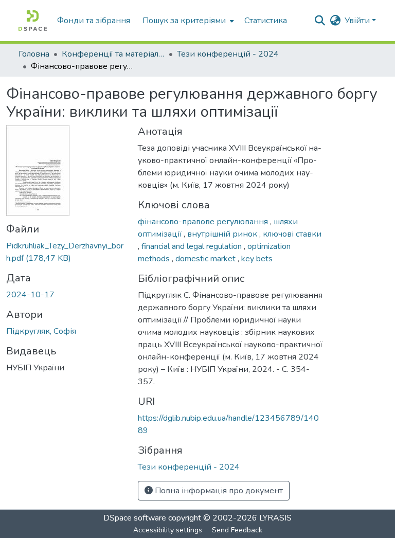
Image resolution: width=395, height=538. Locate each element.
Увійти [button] (358, 20)
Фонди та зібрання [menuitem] (93, 20)
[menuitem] (187, 20)
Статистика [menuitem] (265, 20)
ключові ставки (292, 234)
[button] (33, 20)
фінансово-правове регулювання (204, 221)
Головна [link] (34, 54)
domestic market (206, 258)
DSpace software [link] (134, 518)
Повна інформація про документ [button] (218, 490)
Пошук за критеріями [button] (184, 20)
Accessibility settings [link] (167, 530)
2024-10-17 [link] (30, 294)
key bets (257, 258)
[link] (65, 252)
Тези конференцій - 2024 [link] (228, 54)
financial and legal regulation (192, 246)
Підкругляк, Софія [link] (41, 331)
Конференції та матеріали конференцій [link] (113, 54)
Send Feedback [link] (237, 530)
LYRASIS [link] (275, 518)
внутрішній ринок (223, 234)
